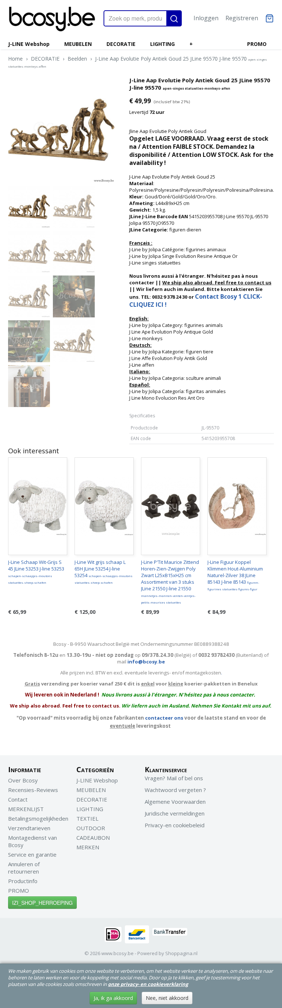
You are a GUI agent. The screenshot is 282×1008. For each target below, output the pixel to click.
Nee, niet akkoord (167, 997)
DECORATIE (120, 43)
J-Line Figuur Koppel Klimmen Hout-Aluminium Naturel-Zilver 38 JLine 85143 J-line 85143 (235, 575)
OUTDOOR (90, 828)
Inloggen (206, 18)
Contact (18, 799)
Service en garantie (32, 854)
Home (15, 58)
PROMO (257, 43)
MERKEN (87, 847)
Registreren (241, 18)
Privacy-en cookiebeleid (175, 825)
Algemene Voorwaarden (175, 801)
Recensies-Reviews (33, 789)
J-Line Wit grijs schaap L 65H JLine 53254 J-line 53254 (104, 571)
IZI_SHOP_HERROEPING (42, 902)
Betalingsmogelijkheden (38, 818)
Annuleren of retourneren (24, 867)
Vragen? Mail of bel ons (174, 778)
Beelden (77, 58)
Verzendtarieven (29, 828)
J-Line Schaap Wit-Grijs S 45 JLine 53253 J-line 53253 (36, 571)
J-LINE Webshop (29, 43)
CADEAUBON (93, 837)
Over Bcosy (23, 780)
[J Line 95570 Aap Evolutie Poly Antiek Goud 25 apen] (61, 129)
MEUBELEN (78, 43)
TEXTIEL (87, 818)
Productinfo (22, 881)
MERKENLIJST (26, 809)
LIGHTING (162, 43)
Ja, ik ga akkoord (113, 997)
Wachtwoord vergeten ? (175, 789)
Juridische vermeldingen (175, 813)
